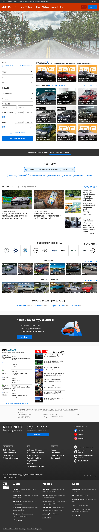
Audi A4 (57, 269)
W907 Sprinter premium (17, 373)
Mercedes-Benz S (87, 73)
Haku (22, 7)
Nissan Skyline (73, 287)
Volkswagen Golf (67, 96)
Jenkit (50, 175)
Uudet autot (12, 175)
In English (94, 1)
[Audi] (63, 250)
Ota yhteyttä (55, 458)
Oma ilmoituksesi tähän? (59, 85)
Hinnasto (54, 450)
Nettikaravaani (36, 1)
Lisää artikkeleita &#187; (17, 204)
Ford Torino (57, 287)
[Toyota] (44, 250)
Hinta (4, 122)
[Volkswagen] (15, 250)
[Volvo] (35, 250)
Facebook (80, 430)
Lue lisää (24, 337)
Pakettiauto (41, 305)
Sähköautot (22, 175)
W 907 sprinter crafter (17, 395)
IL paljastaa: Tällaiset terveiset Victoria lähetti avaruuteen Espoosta (50, 387)
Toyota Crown (41, 287)
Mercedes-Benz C (67, 114)
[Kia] (83, 250)
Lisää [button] (61, 7)
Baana (47, 1)
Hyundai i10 (46, 96)
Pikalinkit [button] (45, 7)
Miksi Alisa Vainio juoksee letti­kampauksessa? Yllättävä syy (50, 375)
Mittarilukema (7, 112)
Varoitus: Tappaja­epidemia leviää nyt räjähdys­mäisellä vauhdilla (50, 381)
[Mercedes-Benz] (6, 250)
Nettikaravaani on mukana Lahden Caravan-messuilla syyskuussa (80, 209)
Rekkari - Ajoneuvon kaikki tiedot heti (85, 456)
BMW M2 (46, 73)
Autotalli (4, 1)
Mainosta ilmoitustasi (11, 458)
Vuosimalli (6, 104)
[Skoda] (73, 250)
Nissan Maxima (89, 269)
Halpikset (57, 175)
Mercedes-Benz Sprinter (87, 96)
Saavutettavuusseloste (35, 466)
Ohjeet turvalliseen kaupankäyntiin (83, 461)
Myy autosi (92, 7)
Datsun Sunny (25, 269)
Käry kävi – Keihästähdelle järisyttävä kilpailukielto (50, 369)
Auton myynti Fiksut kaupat (85, 447)
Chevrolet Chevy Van (10, 287)
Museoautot (41, 175)
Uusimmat (29, 7)
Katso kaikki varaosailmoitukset (16, 403)
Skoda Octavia (46, 114)
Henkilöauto (24, 305)
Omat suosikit (8, 455)
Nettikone (21, 1)
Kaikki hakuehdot (19, 133)
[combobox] (17, 77)
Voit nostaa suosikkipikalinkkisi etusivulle (50, 169)
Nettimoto (9, 1)
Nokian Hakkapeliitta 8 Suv (17, 358)
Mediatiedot (55, 453)
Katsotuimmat (78, 175)
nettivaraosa (9, 350)
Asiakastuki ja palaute (35, 450)
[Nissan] (92, 250)
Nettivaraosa (28, 1)
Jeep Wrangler (87, 114)
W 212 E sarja (17, 380)
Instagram (81, 438)
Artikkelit (54, 7)
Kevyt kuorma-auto (60, 305)
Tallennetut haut (9, 450)
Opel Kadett (89, 287)
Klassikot (32, 175)
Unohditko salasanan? (35, 453)
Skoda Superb (87, 132)
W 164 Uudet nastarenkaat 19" (17, 387)
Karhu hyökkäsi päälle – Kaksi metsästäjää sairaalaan (50, 363)
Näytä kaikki (89, 85)
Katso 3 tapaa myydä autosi (59, 152)
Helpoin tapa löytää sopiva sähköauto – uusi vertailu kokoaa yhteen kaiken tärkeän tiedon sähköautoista (80, 225)
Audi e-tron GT (67, 73)
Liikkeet (37, 7)
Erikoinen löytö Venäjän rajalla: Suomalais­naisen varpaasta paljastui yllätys (50, 356)
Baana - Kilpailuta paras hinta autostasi (86, 451)
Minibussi (77, 305)
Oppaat (30, 463)
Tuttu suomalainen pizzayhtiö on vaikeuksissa (50, 400)
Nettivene (15, 1)
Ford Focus (41, 269)
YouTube (80, 434)
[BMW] (25, 250)
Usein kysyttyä (32, 455)
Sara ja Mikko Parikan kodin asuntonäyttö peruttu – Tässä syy (50, 393)
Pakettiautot (67, 175)
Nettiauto (8, 7)
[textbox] (16, 77)
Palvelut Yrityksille (57, 455)
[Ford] (54, 250)
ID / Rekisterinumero (26, 66)
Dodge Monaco (26, 287)
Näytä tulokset (17, 138)
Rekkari (43, 1)
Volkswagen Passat (9, 269)
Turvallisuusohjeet (34, 458)
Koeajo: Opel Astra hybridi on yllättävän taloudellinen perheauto (80, 195)
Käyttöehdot (32, 461)
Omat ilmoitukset (9, 453)
